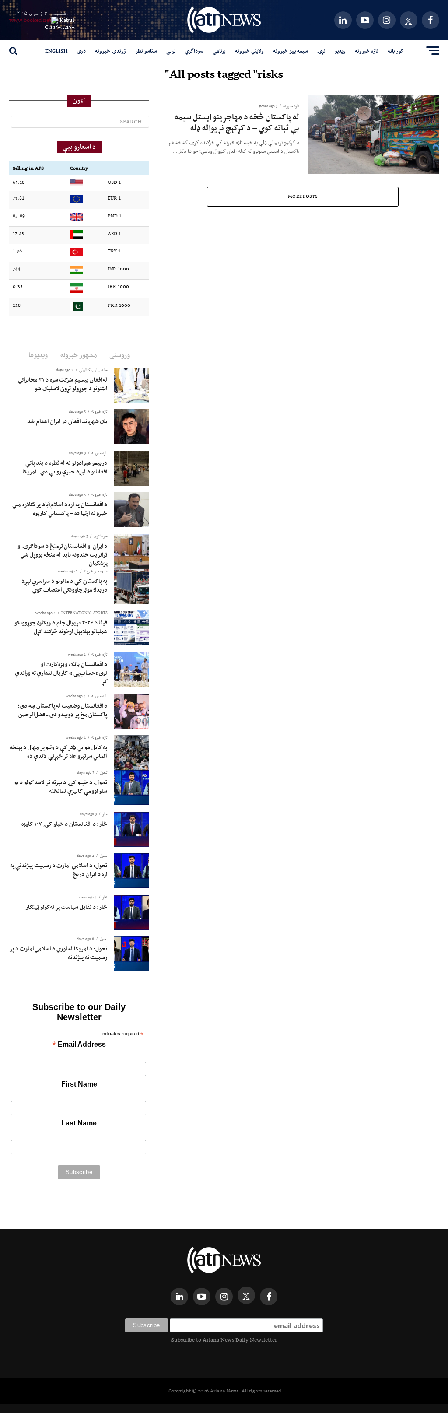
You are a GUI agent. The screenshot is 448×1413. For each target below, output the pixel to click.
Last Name (79, 1123)
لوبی (171, 50)
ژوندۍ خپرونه (110, 50)
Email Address (79, 1045)
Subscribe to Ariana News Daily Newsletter (224, 1340)
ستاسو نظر (146, 50)
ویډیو (340, 50)
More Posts (303, 196)
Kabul (67, 20)
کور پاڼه (395, 50)
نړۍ (321, 50)
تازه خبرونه (366, 50)
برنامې (219, 50)
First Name (79, 1084)
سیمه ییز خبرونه (290, 50)
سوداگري (194, 50)
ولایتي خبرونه (249, 50)
